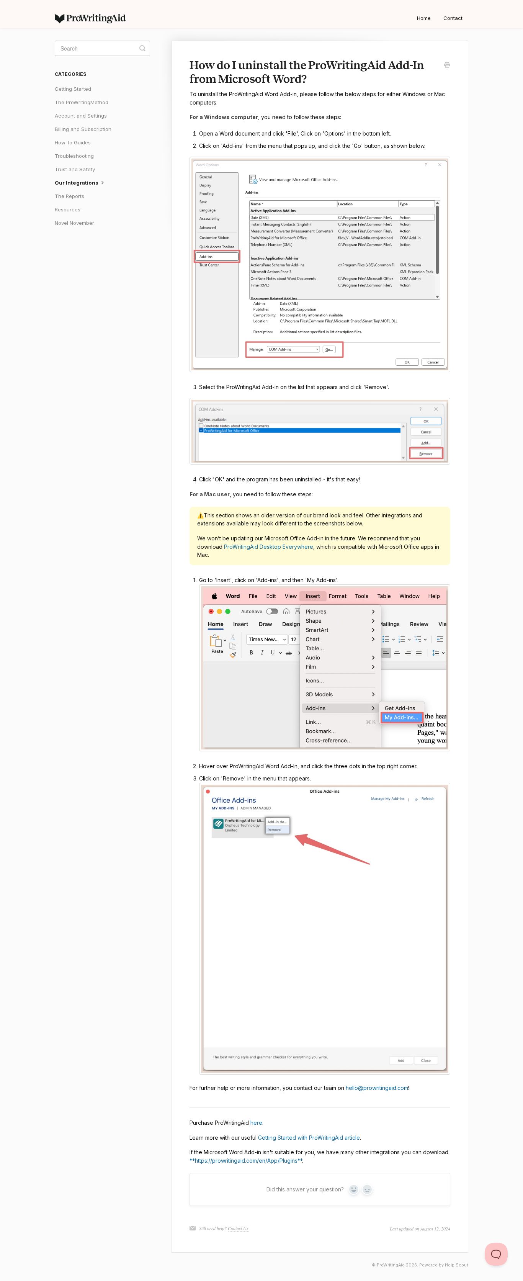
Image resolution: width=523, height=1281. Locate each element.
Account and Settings (81, 116)
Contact (453, 18)
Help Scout (456, 1265)
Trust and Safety (75, 169)
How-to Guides (73, 142)
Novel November (74, 223)
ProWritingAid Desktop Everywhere (268, 546)
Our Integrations (77, 183)
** (192, 1160)
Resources (67, 209)
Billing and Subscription (83, 129)
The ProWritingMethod (81, 102)
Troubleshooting (74, 156)
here (256, 1122)
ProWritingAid (391, 1265)
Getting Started (73, 89)
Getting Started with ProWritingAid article (309, 1137)
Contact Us (238, 1228)
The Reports (69, 196)
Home (424, 18)
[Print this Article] (447, 65)
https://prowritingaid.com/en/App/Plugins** (248, 1160)
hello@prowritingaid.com (377, 1088)
